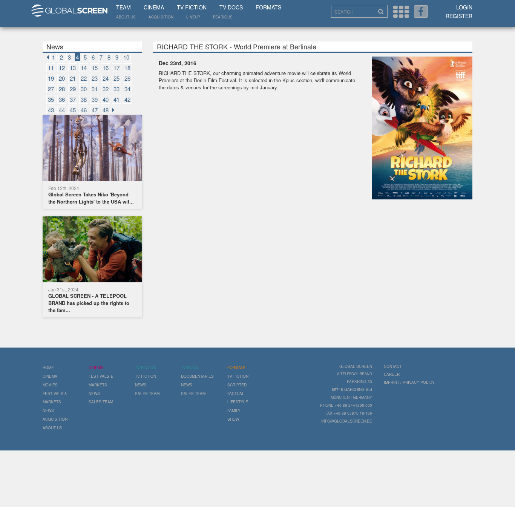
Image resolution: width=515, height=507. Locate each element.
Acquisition (161, 17)
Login (464, 7)
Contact (393, 366)
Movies (50, 385)
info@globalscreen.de (346, 421)
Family (234, 410)
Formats (268, 7)
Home (48, 367)
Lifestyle (237, 401)
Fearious (223, 17)
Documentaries (197, 376)
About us (126, 17)
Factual (235, 393)
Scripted (237, 385)
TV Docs (231, 7)
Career (392, 374)
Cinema (154, 7)
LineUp (193, 17)
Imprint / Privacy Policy (409, 382)
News (48, 410)
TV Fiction (192, 7)
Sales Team (101, 401)
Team (123, 7)
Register (459, 16)
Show (233, 419)
